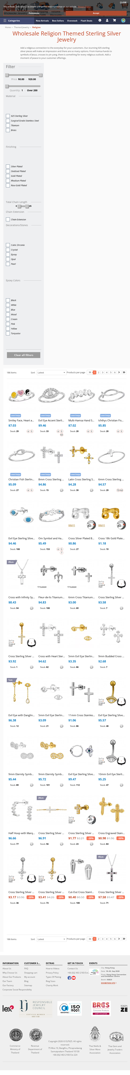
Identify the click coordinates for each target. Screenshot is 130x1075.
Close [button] (123, 2)
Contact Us (73, 968)
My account (29, 976)
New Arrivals (42, 20)
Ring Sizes (50, 981)
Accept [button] (96, 13)
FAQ (26, 968)
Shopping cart (30, 972)
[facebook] (69, 978)
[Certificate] (36, 1008)
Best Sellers (58, 20)
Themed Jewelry (21, 27)
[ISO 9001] (69, 1008)
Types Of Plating (53, 976)
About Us (7, 968)
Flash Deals (86, 20)
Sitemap (28, 985)
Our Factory (8, 985)
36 (90, 372)
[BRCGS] (101, 1008)
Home (8, 27)
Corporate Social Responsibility (17, 989)
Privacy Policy (52, 972)
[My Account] (107, 20)
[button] (17, 20)
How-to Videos (52, 968)
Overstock (72, 20)
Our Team (7, 981)
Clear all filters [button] (23, 355)
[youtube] (73, 978)
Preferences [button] (34, 13)
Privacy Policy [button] (84, 7)
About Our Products (12, 976)
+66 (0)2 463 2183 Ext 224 (80, 972)
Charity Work (52, 985)
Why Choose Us (10, 972)
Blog (26, 981)
